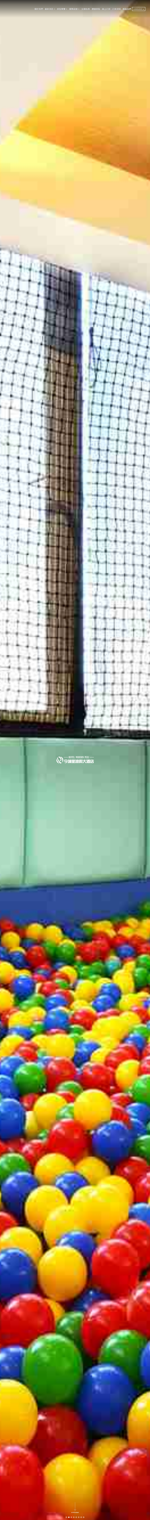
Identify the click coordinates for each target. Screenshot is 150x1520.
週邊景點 (96, 9)
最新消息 (49, 9)
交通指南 (85, 9)
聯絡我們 (127, 9)
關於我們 (39, 9)
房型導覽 (61, 9)
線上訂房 (106, 9)
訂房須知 (116, 9)
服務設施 (73, 9)
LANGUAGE (137, 9)
